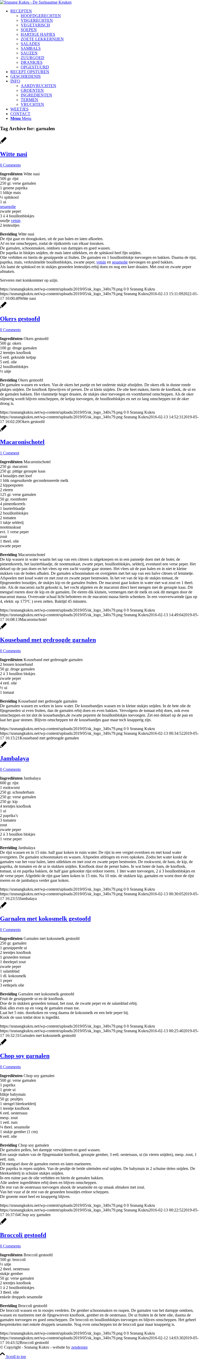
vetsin (15, 220)
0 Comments (10, 165)
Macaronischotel (22, 442)
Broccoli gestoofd (23, 1235)
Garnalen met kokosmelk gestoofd (45, 918)
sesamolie (8, 206)
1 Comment (9, 453)
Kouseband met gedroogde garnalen (48, 639)
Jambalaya (14, 758)
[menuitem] (104, 39)
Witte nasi (13, 154)
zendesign (79, 1347)
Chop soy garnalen (24, 1055)
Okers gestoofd (20, 318)
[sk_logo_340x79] (36, 2)
